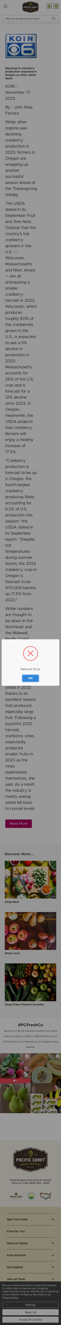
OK (30, 678)
